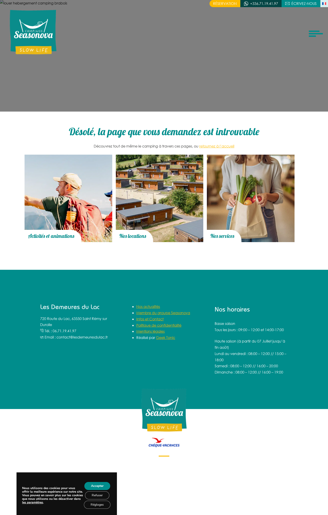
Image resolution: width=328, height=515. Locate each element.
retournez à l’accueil (216, 146)
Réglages (97, 505)
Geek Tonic (165, 337)
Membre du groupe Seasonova (163, 312)
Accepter (97, 486)
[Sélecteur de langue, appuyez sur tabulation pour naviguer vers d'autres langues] (324, 3)
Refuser (97, 495)
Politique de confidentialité (158, 325)
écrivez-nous (304, 3)
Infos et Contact (150, 319)
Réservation (225, 3)
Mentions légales (150, 331)
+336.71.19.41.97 (264, 3)
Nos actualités (148, 306)
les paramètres (32, 502)
